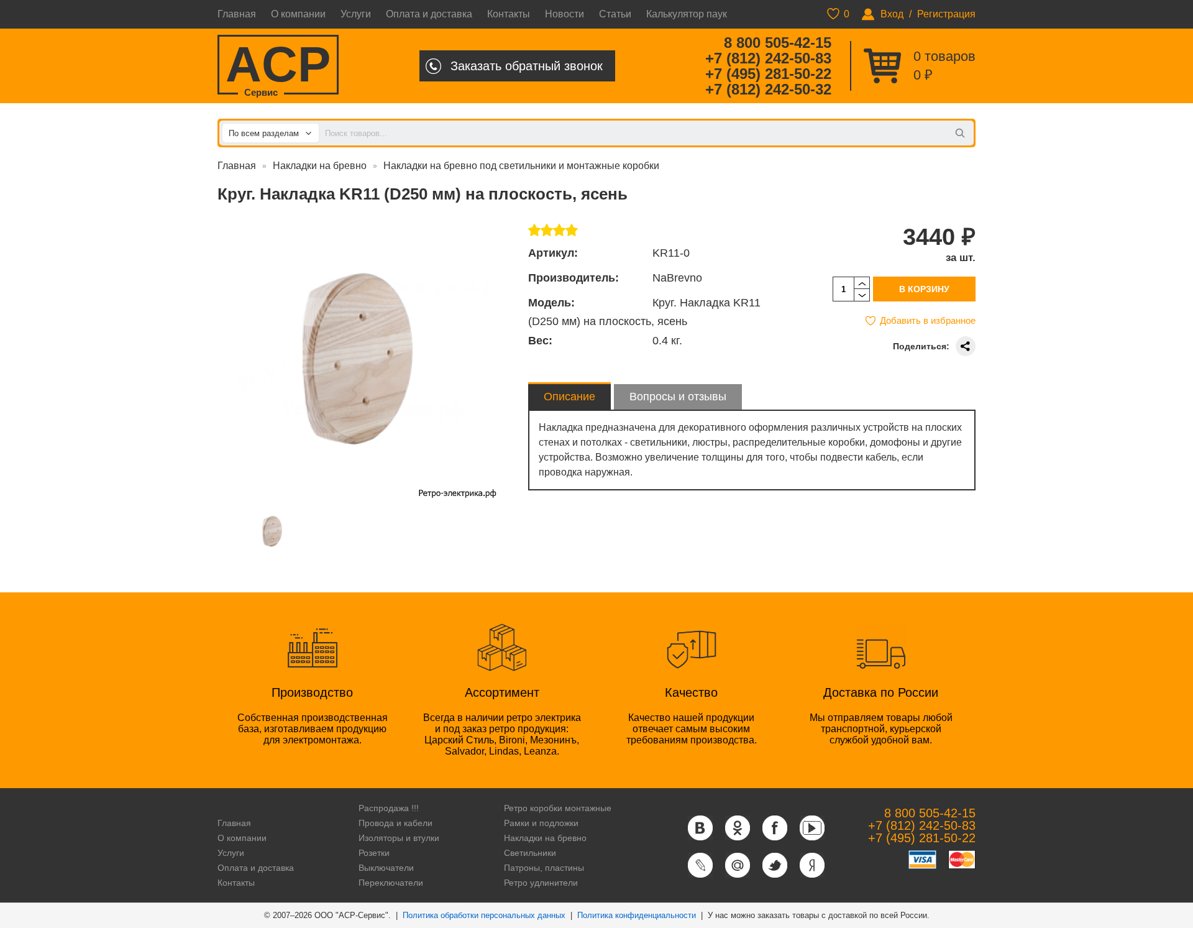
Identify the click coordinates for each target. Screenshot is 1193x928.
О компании (298, 14)
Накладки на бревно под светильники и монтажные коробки (521, 165)
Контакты (508, 14)
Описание (569, 396)
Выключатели (386, 868)
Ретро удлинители (541, 883)
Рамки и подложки (541, 823)
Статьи (615, 14)
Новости (564, 14)
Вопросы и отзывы (677, 396)
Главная (236, 14)
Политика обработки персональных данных (484, 915)
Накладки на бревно (320, 165)
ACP (278, 65)
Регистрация (946, 14)
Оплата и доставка (429, 14)
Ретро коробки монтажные (557, 808)
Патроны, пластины (544, 868)
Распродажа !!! (389, 808)
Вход (891, 14)
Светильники (530, 853)
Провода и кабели (395, 823)
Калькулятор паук (686, 14)
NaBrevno (677, 278)
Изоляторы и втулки (399, 838)
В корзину (924, 289)
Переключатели (391, 883)
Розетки (374, 853)
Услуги (356, 14)
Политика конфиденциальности (636, 915)
